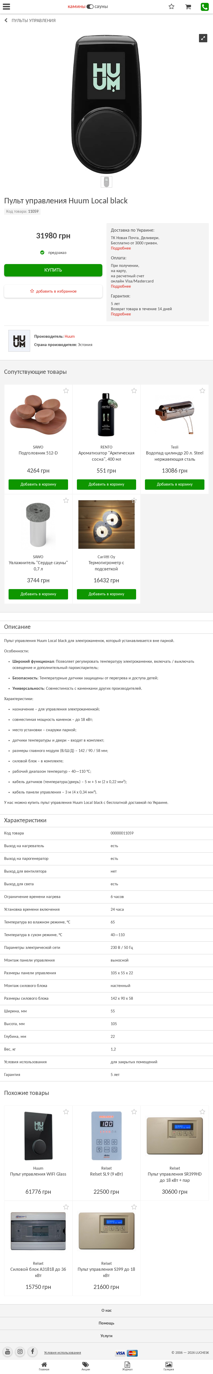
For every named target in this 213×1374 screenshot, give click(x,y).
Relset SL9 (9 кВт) (106, 1174)
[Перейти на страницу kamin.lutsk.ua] (90, 7)
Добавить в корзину (38, 484)
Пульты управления (34, 20)
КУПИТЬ (53, 270)
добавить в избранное (56, 291)
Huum (70, 337)
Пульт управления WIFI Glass (38, 1174)
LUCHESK (202, 1353)
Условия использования (62, 1353)
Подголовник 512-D (38, 453)
